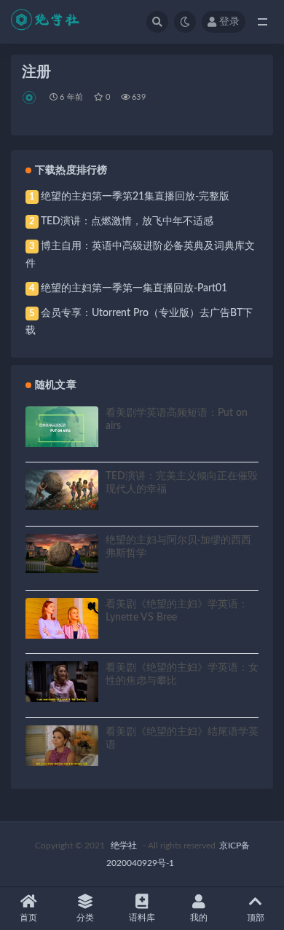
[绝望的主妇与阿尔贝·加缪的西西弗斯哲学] (61, 554)
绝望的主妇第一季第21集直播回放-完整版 (135, 197)
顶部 (255, 917)
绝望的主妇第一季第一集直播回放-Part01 (134, 288)
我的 (199, 917)
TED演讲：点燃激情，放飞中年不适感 (127, 221)
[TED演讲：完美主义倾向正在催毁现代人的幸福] (61, 490)
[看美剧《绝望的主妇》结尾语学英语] (61, 745)
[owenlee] (30, 97)
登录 (229, 22)
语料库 (142, 917)
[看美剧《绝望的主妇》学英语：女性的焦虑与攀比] (61, 681)
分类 (85, 917)
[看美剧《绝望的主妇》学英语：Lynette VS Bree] (61, 618)
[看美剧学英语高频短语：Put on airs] (61, 426)
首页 (28, 917)
